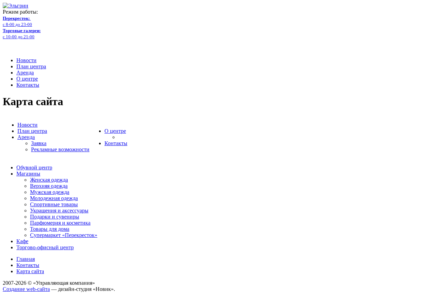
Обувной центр (34, 167)
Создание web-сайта (26, 289)
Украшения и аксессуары (59, 210)
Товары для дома (49, 229)
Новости (26, 60)
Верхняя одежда (49, 186)
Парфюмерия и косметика (60, 223)
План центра (31, 66)
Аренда (25, 72)
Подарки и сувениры (54, 217)
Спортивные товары (54, 204)
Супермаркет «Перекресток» (63, 235)
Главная (25, 259)
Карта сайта (30, 271)
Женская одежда (49, 180)
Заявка (38, 143)
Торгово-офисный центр (45, 247)
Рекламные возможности (60, 149)
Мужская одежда (49, 192)
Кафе (22, 241)
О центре (27, 79)
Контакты (27, 85)
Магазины (28, 174)
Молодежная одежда (54, 198)
